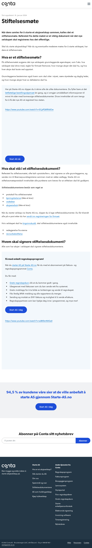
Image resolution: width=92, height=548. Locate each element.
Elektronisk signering (64, 510)
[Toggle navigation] (88, 3)
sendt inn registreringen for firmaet (43, 216)
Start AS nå (14, 158)
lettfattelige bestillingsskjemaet (19, 92)
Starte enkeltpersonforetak (63, 504)
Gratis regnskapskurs (19, 282)
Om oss (35, 478)
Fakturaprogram (62, 476)
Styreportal (60, 490)
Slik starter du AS (39, 474)
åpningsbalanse (13, 197)
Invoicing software (63, 515)
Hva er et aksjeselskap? (41, 469)
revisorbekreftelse (14, 233)
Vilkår (69, 542)
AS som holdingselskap (42, 491)
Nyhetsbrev (60, 524)
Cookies (86, 542)
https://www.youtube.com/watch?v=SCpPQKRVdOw (29, 109)
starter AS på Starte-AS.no (24, 265)
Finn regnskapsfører (63, 494)
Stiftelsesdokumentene (42, 487)
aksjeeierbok (12, 205)
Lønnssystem (60, 485)
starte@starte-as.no (8, 545)
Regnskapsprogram (63, 472)
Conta (30, 268)
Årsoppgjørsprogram (64, 481)
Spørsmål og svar (39, 483)
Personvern (77, 542)
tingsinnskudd (29, 223)
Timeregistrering (62, 519)
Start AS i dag (16, 309)
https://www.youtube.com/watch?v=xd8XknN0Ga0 (28, 320)
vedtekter (10, 201)
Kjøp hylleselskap (39, 496)
